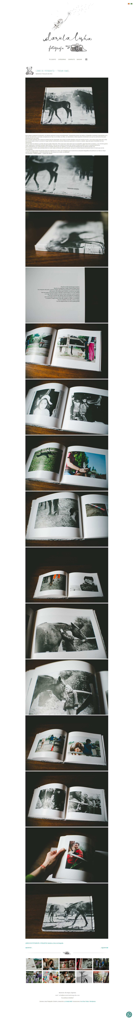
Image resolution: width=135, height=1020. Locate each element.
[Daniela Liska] (67, 52)
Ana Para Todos (84, 1001)
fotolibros (50, 943)
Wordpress (93, 1001)
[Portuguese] (131, 3)
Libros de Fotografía (32, 943)
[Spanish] (129, 3)
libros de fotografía (58, 943)
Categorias (62, 59)
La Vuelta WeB (68, 1001)
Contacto (71, 59)
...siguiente (103, 947)
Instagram (86, 59)
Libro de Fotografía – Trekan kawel (52, 71)
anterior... (30, 947)
